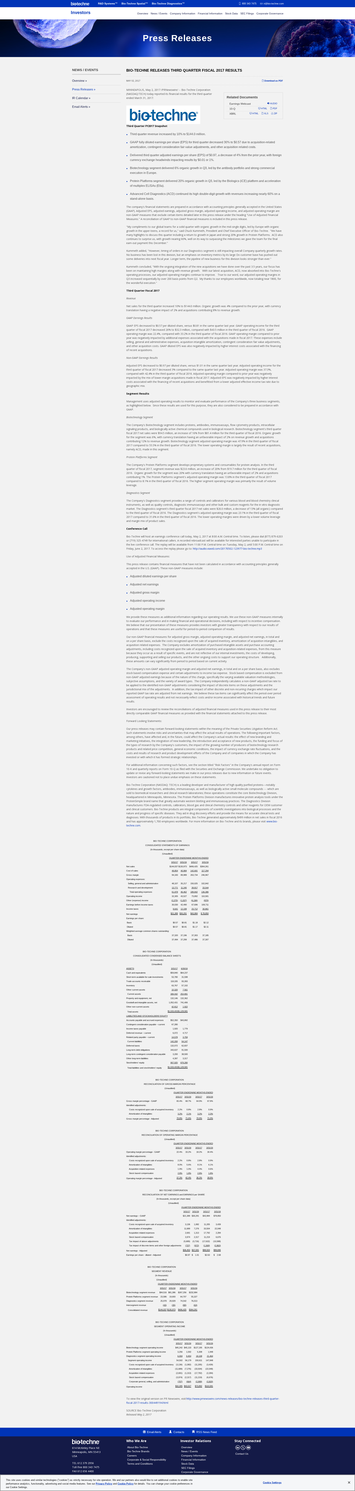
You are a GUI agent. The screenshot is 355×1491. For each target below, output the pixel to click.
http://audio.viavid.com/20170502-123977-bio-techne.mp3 (227, 548)
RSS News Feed (206, 1432)
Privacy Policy (104, 1483)
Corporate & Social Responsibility (146, 1459)
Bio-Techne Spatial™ (134, 3)
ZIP (275, 113)
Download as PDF (273, 81)
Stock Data (231, 13)
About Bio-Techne (137, 1447)
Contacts (178, 1432)
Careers (132, 1455)
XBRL (232, 113)
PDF (274, 108)
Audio (273, 103)
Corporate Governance (269, 13)
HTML (264, 108)
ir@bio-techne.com (274, 3)
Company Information (182, 13)
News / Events (159, 13)
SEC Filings (247, 13)
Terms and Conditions (140, 1463)
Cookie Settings (272, 1482)
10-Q (232, 108)
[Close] (349, 1482)
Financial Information (210, 13)
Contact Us (241, 1453)
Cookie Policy (125, 1483)
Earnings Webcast (240, 103)
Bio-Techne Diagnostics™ (168, 3)
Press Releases (82, 89)
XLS (265, 113)
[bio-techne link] (80, 3)
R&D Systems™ (108, 3)
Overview (142, 13)
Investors (80, 12)
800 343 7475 (249, 3)
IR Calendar (80, 98)
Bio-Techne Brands (138, 1451)
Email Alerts (80, 106)
